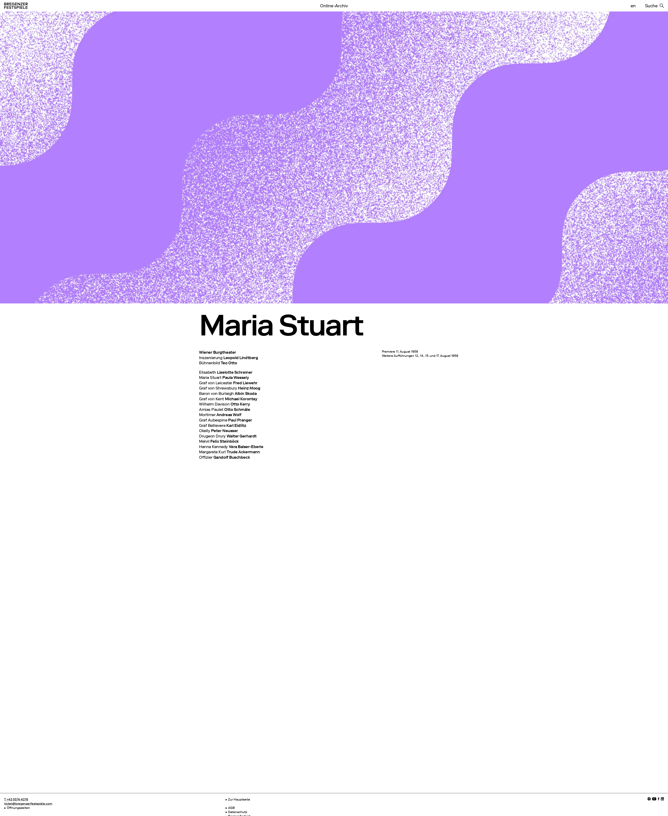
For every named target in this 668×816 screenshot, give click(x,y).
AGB (231, 808)
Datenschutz (237, 812)
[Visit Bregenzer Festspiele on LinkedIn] (662, 798)
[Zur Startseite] (154, 6)
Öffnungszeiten (18, 808)
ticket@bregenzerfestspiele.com (28, 804)
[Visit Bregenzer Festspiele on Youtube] (654, 798)
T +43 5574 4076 (16, 799)
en (633, 6)
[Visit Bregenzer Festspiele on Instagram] (649, 798)
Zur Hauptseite (239, 799)
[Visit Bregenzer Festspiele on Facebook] (658, 798)
